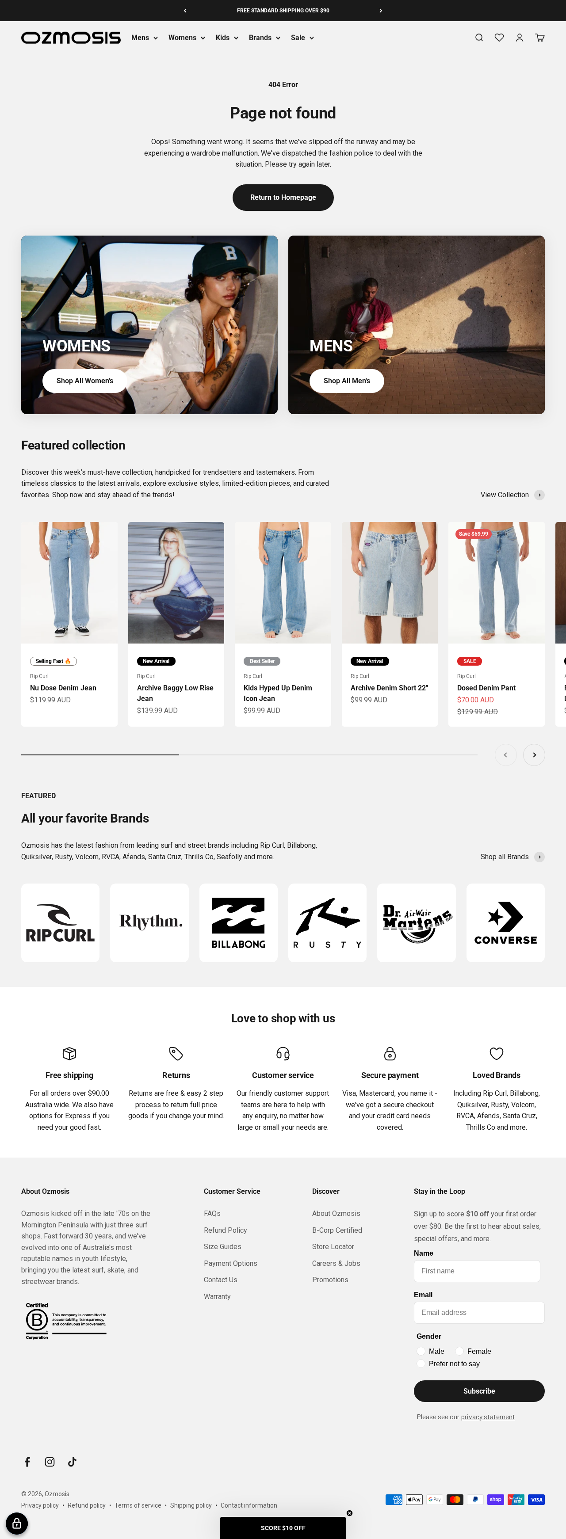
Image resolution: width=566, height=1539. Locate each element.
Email (423, 1295)
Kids (222, 38)
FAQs (212, 1213)
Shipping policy (191, 1505)
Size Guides (222, 1246)
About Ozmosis (336, 1213)
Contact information (249, 1505)
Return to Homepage (283, 197)
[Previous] (185, 10)
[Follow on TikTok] (72, 1462)
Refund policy (87, 1505)
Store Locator (333, 1246)
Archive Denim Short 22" (389, 688)
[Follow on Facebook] (27, 1462)
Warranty (217, 1296)
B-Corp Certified (337, 1230)
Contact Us (220, 1280)
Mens (140, 38)
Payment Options (230, 1263)
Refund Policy (225, 1230)
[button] (283, 1528)
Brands (260, 38)
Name (423, 1253)
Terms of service (138, 1505)
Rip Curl (39, 676)
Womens (182, 38)
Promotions (330, 1280)
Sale (298, 38)
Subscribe (479, 1391)
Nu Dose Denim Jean (63, 688)
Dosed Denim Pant (486, 688)
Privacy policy (40, 1505)
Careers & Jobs (336, 1263)
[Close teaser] (349, 1513)
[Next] (380, 10)
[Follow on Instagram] (50, 1462)
